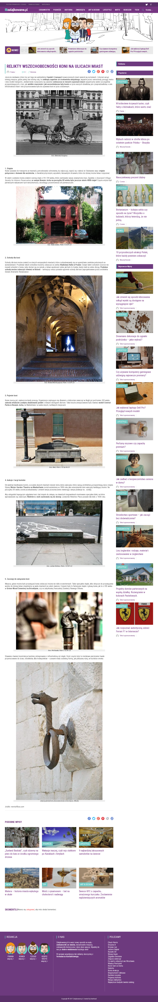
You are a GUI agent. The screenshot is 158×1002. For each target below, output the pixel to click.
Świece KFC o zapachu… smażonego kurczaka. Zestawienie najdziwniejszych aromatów (95, 894)
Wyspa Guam (113, 954)
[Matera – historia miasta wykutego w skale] (22, 878)
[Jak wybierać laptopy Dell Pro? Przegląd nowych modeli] (125, 50)
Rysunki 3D (112, 952)
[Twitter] (93, 71)
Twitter (146, 4)
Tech (137, 10)
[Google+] (98, 71)
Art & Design (93, 10)
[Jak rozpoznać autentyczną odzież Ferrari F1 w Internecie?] (134, 613)
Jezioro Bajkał (113, 949)
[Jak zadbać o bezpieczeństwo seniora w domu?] (134, 465)
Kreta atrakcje (113, 970)
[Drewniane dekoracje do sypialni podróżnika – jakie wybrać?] (63, 50)
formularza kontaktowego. (67, 956)
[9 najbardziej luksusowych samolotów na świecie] (96, 837)
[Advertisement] (59, 922)
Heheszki (127, 10)
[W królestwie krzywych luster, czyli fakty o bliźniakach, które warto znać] (134, 89)
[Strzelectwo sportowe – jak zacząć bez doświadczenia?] (134, 500)
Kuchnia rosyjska (114, 975)
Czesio (122, 181)
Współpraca (46, 4)
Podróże (57, 10)
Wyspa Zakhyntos (114, 980)
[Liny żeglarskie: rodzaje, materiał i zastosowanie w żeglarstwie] (134, 536)
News (9, 843)
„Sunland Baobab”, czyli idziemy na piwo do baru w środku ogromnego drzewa (22, 853)
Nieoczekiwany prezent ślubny (130, 177)
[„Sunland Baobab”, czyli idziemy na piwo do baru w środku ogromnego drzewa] (22, 837)
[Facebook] (89, 71)
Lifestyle (107, 10)
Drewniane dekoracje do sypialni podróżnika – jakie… (77, 51)
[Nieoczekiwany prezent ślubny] (134, 163)
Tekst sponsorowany (127, 308)
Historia (68, 10)
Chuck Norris (113, 942)
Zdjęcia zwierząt (114, 959)
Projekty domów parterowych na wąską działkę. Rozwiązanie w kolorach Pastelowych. (131, 592)
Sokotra (111, 968)
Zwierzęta (80, 10)
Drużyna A (112, 945)
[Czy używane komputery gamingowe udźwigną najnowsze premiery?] (94, 50)
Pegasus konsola (114, 977)
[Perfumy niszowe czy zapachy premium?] (134, 429)
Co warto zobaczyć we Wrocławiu (121, 961)
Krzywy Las (112, 947)
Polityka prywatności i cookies (16, 4)
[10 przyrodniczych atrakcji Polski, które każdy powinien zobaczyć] (134, 238)
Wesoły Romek (125, 147)
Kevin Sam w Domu (115, 966)
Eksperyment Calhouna (116, 973)
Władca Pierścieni (115, 963)
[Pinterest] (102, 71)
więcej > (10, 959)
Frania (12, 72)
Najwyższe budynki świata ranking (121, 982)
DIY (44, 884)
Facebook (151, 4)
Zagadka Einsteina (115, 956)
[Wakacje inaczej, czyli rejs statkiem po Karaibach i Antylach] (59, 837)
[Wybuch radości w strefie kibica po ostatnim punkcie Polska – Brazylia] (134, 125)
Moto (117, 10)
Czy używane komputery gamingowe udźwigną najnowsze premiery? (108, 51)
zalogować (30, 909)
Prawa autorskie (34, 4)
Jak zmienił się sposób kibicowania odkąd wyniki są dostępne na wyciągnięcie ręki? (133, 300)
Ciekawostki (44, 10)
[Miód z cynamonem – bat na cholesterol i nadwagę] (59, 878)
